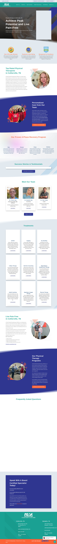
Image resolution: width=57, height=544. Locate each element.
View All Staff (28, 214)
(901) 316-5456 (19, 503)
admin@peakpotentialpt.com (24, 529)
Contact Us (51, 4)
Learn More (13, 250)
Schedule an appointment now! (11, 344)
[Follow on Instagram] (42, 541)
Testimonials (45, 4)
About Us (18, 4)
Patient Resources (37, 4)
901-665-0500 (47, 530)
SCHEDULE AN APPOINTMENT (39, 386)
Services (23, 4)
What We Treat (29, 4)
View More (13, 208)
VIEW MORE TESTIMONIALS (28, 171)
